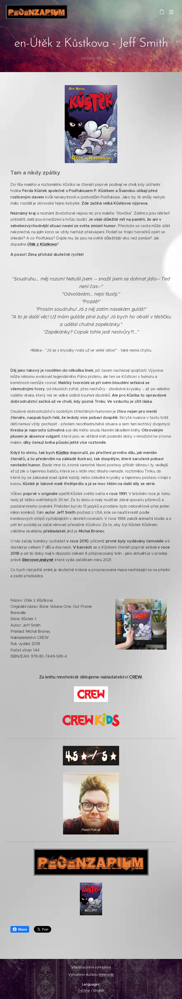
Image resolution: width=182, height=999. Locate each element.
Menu (171, 12)
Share (22, 929)
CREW (135, 677)
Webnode (106, 974)
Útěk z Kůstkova (42, 244)
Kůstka (62, 452)
